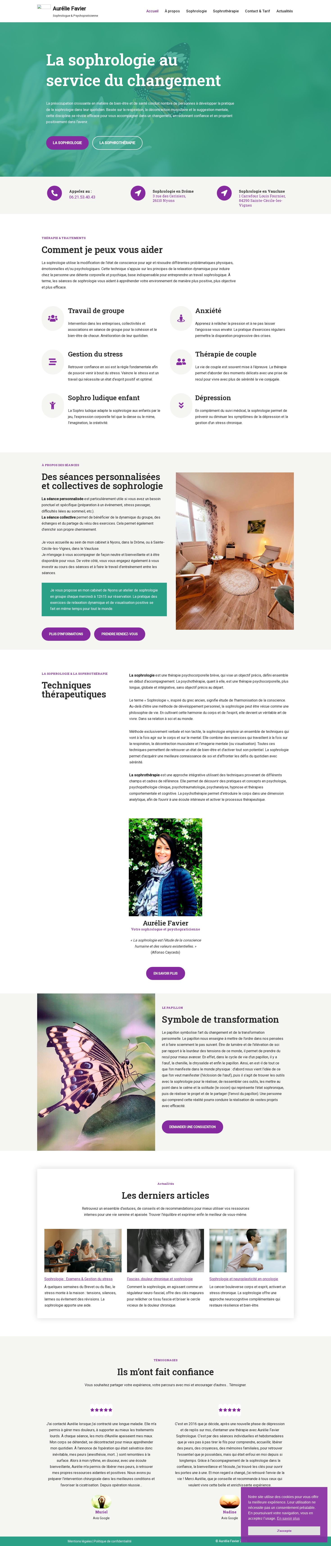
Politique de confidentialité (112, 1541)
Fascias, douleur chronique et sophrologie (160, 1279)
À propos (172, 11)
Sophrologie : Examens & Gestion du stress (78, 1279)
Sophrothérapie (226, 11)
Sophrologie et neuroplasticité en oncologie (243, 1279)
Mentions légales (80, 1541)
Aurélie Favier (229, 1541)
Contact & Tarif (257, 11)
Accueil (152, 11)
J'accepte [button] (284, 1530)
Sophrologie (196, 11)
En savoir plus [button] (288, 1518)
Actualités (285, 11)
